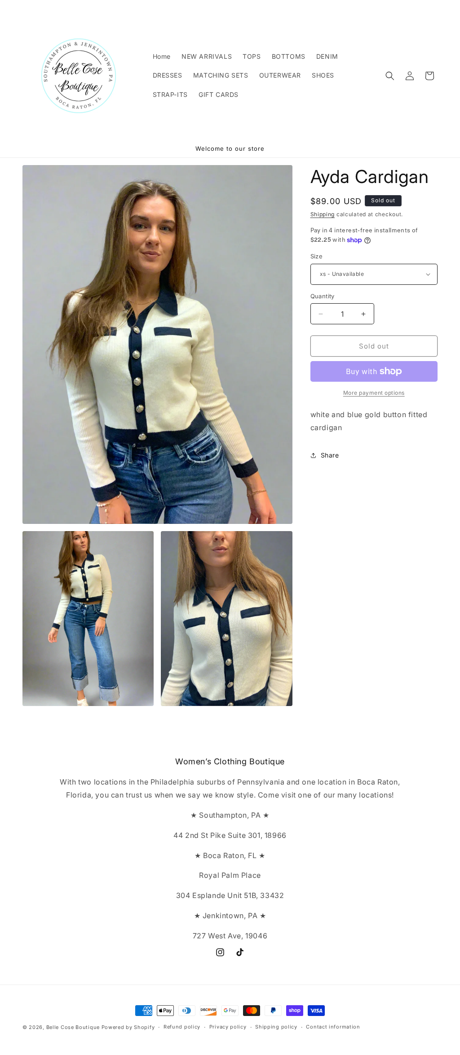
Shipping (322, 214)
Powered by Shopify (128, 1027)
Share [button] (330, 455)
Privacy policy (228, 1027)
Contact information (333, 1027)
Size (316, 256)
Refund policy (182, 1027)
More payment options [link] (374, 392)
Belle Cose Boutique (73, 1027)
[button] (390, 76)
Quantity (322, 296)
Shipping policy (276, 1027)
